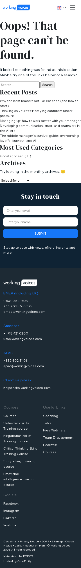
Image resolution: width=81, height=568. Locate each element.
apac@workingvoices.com (23, 366)
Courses (9, 416)
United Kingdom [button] (59, 8)
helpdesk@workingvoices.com (27, 388)
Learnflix (50, 445)
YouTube (10, 525)
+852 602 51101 (15, 361)
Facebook (10, 503)
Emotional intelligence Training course (19, 479)
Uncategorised (12, 156)
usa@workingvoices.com (22, 339)
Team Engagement (58, 438)
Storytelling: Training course (19, 464)
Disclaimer (10, 541)
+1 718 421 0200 (15, 333)
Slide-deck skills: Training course (16, 426)
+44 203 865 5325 (17, 306)
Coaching (50, 416)
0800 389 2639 (16, 301)
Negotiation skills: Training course (17, 438)
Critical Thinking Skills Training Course (20, 451)
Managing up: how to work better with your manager (40, 121)
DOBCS (28, 556)
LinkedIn (9, 518)
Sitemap (57, 541)
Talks (47, 423)
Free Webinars (54, 430)
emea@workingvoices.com (24, 312)
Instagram (11, 511)
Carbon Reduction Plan (30, 545)
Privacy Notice (29, 541)
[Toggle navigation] (72, 7)
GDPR (45, 541)
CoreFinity (24, 561)
